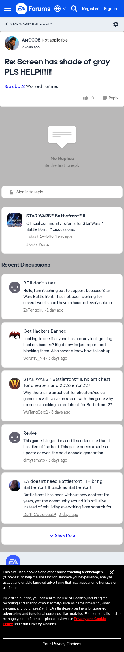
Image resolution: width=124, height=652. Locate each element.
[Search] (74, 8)
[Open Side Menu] (7, 8)
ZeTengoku (33, 310)
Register (90, 8)
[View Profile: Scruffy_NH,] (14, 335)
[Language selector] (60, 8)
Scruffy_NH (34, 358)
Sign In (110, 8)
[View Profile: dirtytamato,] (14, 437)
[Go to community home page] (33, 8)
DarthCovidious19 (39, 514)
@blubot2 (15, 86)
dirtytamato (34, 460)
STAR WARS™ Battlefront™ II (32, 24)
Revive (30, 433)
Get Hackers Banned (45, 331)
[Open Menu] (116, 24)
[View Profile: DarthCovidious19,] (14, 485)
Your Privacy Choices (62, 643)
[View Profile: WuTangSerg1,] (14, 383)
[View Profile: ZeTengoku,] (14, 287)
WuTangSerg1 (35, 412)
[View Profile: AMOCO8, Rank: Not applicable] (12, 43)
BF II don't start (39, 283)
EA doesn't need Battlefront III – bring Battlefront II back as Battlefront (63, 484)
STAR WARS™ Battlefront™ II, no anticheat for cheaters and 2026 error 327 (66, 382)
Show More (65, 535)
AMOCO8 (31, 40)
